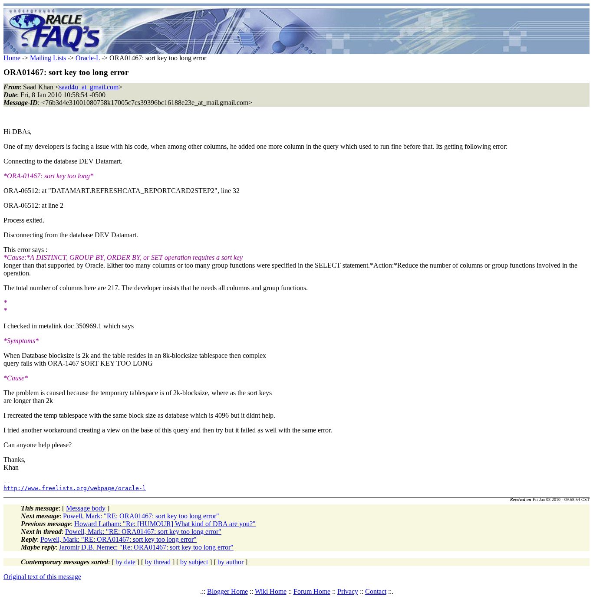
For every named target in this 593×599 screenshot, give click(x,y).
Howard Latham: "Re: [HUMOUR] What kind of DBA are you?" (165, 523)
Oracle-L (88, 58)
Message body (85, 508)
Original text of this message (42, 576)
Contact (375, 591)
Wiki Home (271, 591)
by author (230, 562)
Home (11, 58)
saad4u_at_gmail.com (89, 87)
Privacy (347, 591)
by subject (194, 562)
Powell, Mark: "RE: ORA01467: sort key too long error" (141, 516)
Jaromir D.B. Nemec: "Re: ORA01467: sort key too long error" (146, 547)
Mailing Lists (48, 58)
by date (125, 562)
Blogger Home (227, 591)
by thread (158, 562)
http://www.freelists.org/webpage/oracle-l (74, 488)
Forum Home (311, 591)
